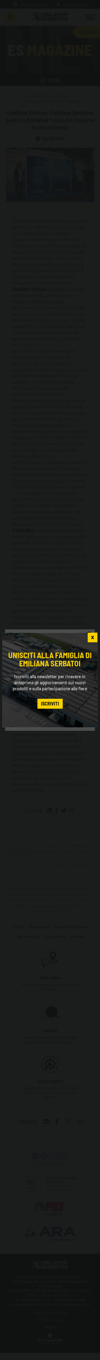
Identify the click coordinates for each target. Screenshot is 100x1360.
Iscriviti (50, 704)
